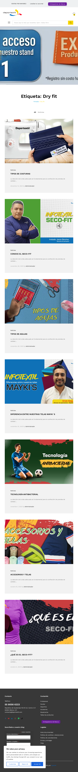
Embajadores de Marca (57, 4)
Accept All (37, 764)
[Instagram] (15, 718)
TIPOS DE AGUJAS (18, 334)
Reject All (25, 764)
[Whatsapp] (18, 718)
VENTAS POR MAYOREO (18, 3)
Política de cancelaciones (48, 738)
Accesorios (43, 709)
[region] (25, 757)
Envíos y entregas (46, 740)
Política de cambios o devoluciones (51, 735)
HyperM (53, 765)
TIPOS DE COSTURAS (20, 174)
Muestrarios (44, 712)
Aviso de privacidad (46, 732)
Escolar (42, 704)
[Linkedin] (12, 718)
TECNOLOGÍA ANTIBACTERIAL (24, 494)
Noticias (41, 112)
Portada (36, 101)
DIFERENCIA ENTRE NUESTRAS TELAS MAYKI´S (32, 414)
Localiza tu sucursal (36, 3)
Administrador (29, 186)
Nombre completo (13, 741)
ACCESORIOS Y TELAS (20, 574)
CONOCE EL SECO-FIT (20, 254)
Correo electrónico (13, 734)
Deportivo (43, 707)
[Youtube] (8, 718)
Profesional (44, 701)
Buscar (70, 23)
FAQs (42, 743)
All (35, 112)
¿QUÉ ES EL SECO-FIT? (21, 655)
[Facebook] (5, 718)
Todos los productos (46, 715)
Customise (12, 764)
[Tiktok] (22, 718)
